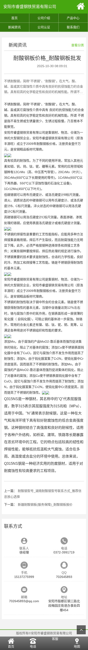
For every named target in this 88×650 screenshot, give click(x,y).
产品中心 (73, 18)
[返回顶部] (81, 629)
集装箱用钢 (18, 240)
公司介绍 (43, 18)
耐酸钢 (15, 104)
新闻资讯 (14, 27)
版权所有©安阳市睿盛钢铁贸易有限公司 (44, 633)
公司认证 (43, 27)
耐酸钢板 (43, 143)
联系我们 (73, 27)
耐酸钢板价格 (46, 291)
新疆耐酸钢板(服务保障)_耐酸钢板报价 (45, 504)
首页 (14, 18)
